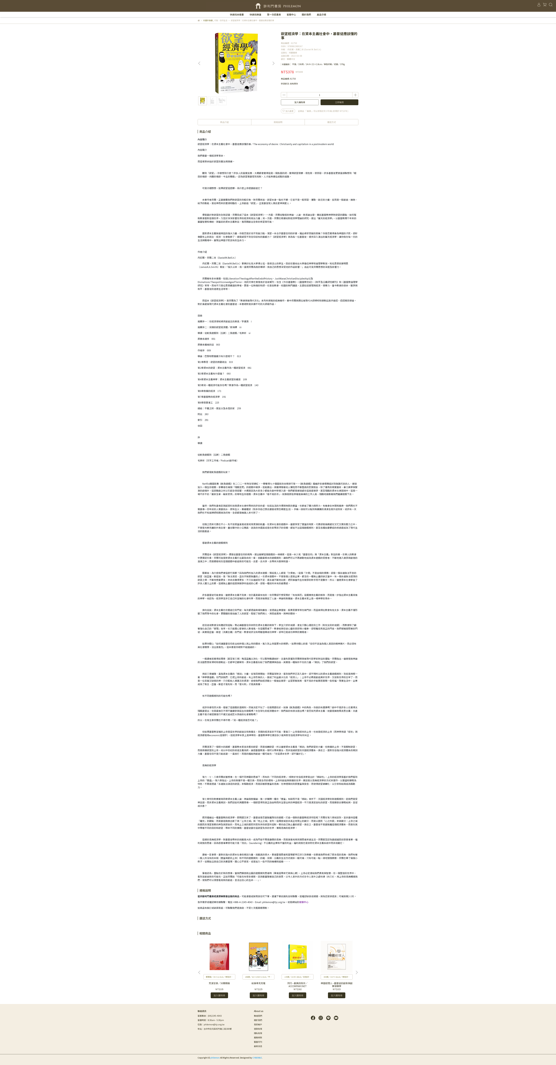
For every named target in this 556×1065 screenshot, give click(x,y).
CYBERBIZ (257, 1057)
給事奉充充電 (258, 983)
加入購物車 (299, 102)
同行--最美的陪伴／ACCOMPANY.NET (297, 984)
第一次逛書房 (274, 14)
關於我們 (306, 14)
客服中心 (291, 14)
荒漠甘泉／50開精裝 (219, 983)
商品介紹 (224, 122)
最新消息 (258, 1046)
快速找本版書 (237, 14)
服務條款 (258, 1037)
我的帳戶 (258, 1024)
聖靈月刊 (258, 1041)
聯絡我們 (258, 1015)
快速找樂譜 (255, 14)
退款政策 (258, 1028)
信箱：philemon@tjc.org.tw (211, 1024)
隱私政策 (258, 1033)
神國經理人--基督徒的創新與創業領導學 (337, 984)
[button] (273, 63)
